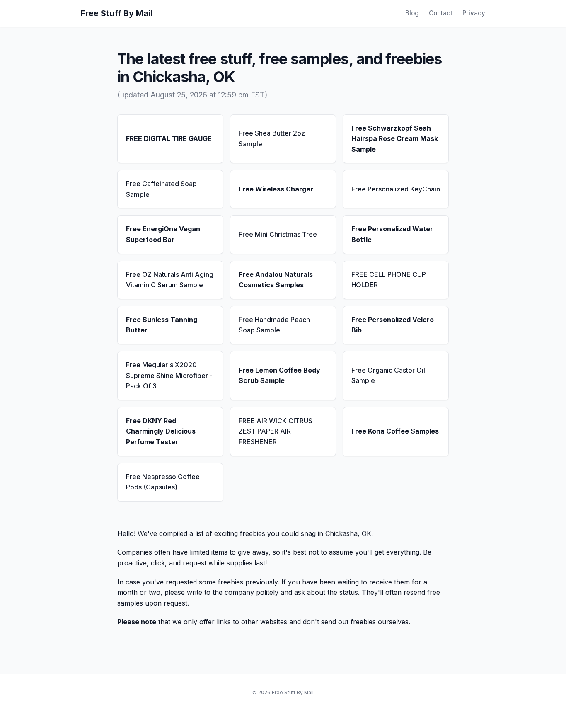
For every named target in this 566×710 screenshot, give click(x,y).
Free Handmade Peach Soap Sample (274, 324)
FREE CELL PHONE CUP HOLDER (388, 279)
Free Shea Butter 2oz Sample (272, 138)
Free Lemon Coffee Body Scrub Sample (279, 375)
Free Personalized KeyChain (395, 189)
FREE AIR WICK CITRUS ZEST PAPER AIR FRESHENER (275, 431)
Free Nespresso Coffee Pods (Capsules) (163, 482)
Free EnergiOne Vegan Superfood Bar (163, 234)
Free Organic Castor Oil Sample (388, 375)
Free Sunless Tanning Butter (161, 324)
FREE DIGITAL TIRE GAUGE (169, 138)
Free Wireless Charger (276, 189)
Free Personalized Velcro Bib (392, 324)
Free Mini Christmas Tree (278, 234)
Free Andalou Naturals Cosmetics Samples (276, 279)
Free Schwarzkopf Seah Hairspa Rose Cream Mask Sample (394, 138)
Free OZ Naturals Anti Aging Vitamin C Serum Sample (169, 279)
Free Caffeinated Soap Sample (161, 189)
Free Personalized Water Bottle (392, 234)
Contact (440, 13)
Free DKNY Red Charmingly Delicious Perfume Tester (161, 431)
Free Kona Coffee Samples (395, 431)
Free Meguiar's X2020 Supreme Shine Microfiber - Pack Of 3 (169, 375)
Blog (412, 13)
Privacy (473, 13)
